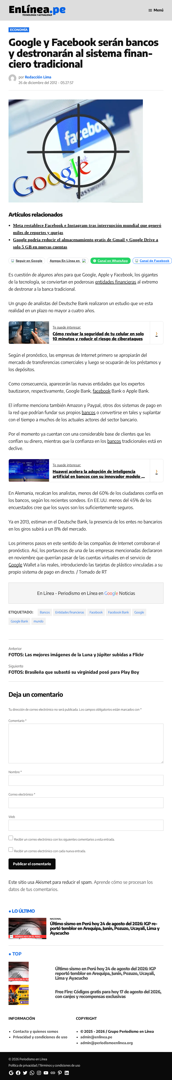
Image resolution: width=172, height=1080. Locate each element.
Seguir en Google (29, 260)
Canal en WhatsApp (113, 260)
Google (15, 564)
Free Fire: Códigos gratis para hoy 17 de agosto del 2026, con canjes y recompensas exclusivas (108, 994)
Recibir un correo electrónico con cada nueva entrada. (50, 851)
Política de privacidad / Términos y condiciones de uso (44, 1065)
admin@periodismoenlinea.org (106, 1043)
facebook (101, 391)
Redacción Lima (38, 77)
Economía (19, 30)
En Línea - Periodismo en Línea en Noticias (86, 593)
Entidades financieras (69, 612)
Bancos (45, 612)
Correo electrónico (22, 794)
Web (12, 817)
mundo (38, 621)
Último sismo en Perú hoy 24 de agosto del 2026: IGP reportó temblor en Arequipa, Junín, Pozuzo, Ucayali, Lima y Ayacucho (104, 928)
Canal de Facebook (154, 260)
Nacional (55, 919)
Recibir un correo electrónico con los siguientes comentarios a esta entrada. (64, 839)
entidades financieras (115, 281)
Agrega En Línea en (65, 260)
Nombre (15, 772)
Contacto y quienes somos (35, 1031)
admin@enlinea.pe (96, 1037)
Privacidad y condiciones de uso (40, 1037)
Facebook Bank (118, 612)
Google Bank (19, 621)
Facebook (96, 612)
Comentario (17, 721)
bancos (88, 412)
